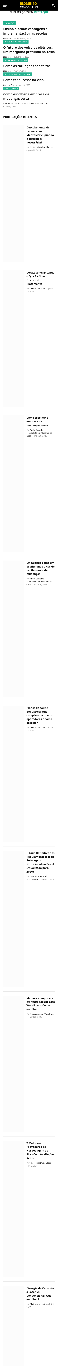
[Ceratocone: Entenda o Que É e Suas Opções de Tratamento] (13, 338)
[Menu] (5, 5)
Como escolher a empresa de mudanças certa (26, 96)
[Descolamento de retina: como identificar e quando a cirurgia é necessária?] (13, 193)
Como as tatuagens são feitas (26, 66)
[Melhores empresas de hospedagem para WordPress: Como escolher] (13, 1064)
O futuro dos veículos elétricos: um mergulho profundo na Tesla (29, 49)
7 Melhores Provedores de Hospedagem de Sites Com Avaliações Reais (40, 1150)
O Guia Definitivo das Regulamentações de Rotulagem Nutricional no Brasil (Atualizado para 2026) (40, 862)
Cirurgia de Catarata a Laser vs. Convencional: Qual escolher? (40, 1293)
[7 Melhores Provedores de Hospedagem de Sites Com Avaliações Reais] (13, 1209)
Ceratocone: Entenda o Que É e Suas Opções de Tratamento (40, 278)
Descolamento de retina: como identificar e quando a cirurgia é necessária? (40, 135)
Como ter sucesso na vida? (24, 80)
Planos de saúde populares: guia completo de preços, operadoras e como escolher (39, 715)
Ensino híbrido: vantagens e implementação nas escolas (25, 31)
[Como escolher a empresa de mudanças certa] (13, 483)
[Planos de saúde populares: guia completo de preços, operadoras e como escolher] (13, 774)
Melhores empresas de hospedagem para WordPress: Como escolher (40, 1003)
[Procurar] (53, 5)
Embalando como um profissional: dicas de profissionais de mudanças (40, 568)
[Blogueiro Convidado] (29, 5)
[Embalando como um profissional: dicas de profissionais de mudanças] (13, 629)
